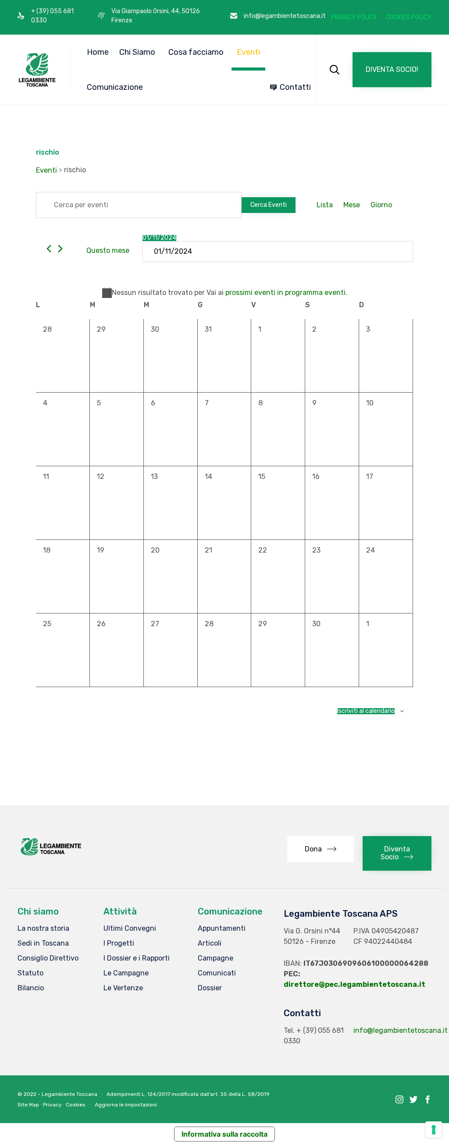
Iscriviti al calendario (366, 711)
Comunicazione (115, 87)
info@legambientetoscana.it (400, 1030)
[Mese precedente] (48, 249)
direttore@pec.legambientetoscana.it (354, 984)
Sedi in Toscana (43, 943)
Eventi (248, 52)
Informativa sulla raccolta (224, 1134)
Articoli (209, 943)
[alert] (224, 292)
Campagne (215, 958)
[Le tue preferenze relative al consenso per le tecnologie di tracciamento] (433, 1129)
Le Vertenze (123, 988)
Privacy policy (354, 17)
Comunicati (217, 973)
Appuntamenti (222, 928)
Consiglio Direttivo (48, 958)
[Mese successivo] (60, 249)
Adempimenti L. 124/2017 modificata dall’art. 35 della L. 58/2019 (188, 1094)
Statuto (30, 973)
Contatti (295, 87)
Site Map (28, 1105)
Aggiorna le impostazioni (126, 1105)
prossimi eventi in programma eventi (285, 292)
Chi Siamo (137, 52)
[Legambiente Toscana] (37, 69)
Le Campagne (126, 973)
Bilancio (31, 988)
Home (98, 52)
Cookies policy (408, 17)
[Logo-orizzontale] (50, 855)
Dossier (210, 988)
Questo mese (107, 250)
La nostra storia (43, 928)
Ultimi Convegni (129, 928)
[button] (392, 69)
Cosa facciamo (196, 52)
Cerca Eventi (268, 205)
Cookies (76, 1105)
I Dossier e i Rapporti (136, 958)
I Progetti (118, 943)
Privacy (52, 1105)
